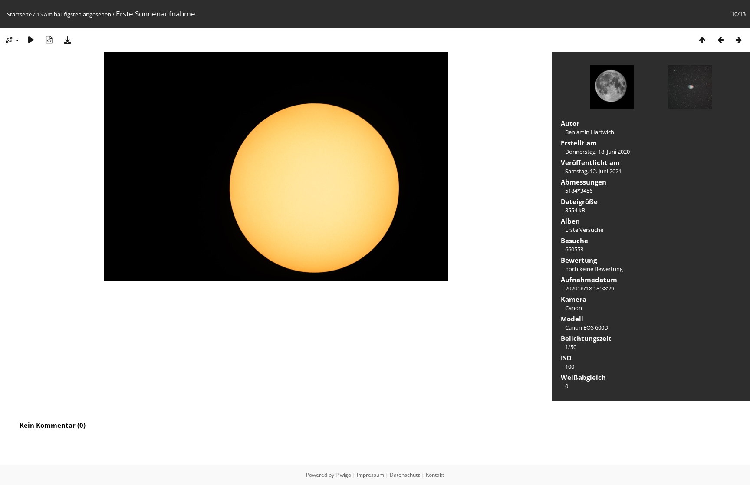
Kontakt (435, 474)
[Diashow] (31, 40)
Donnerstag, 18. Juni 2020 (597, 151)
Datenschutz (405, 474)
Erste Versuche (584, 230)
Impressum (370, 474)
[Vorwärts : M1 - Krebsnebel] (739, 40)
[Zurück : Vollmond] (720, 40)
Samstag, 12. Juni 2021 (593, 171)
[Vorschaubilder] (702, 40)
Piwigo (343, 474)
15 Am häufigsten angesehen (73, 14)
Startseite (19, 14)
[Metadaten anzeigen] (49, 40)
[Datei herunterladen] (67, 40)
